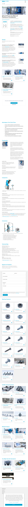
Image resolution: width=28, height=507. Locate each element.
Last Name (15, 273)
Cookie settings (16, 502)
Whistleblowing (3, 493)
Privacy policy (11, 502)
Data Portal (3, 492)
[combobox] (14, 283)
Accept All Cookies (14, 104)
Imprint (14, 502)
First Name (4, 273)
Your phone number (5, 279)
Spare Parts (3, 490)
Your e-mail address (5, 276)
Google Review (3, 491)
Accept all (13, 504)
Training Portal (3, 489)
